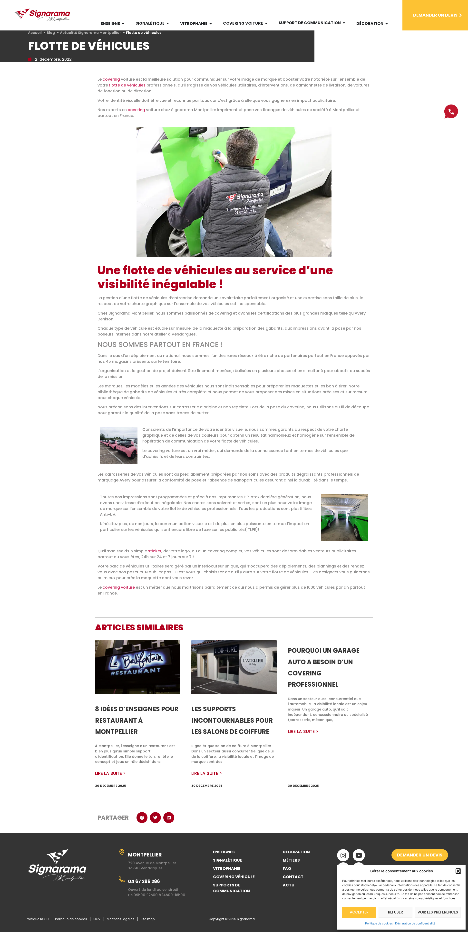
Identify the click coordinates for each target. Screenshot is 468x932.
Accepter (359, 912)
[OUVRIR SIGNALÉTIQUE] (168, 23)
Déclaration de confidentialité (415, 923)
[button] (458, 871)
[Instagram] (343, 855)
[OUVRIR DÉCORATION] (387, 24)
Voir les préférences (438, 912)
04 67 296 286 (144, 881)
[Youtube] (359, 855)
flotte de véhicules (127, 85)
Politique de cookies (379, 923)
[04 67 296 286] (122, 879)
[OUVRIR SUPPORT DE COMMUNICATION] (344, 23)
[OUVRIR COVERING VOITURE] (266, 23)
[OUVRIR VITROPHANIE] (211, 24)
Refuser (395, 912)
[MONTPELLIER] (122, 852)
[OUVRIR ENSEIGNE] (123, 24)
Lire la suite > (110, 773)
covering (111, 79)
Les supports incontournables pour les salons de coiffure (232, 720)
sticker (154, 551)
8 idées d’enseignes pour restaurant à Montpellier (136, 720)
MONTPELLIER (145, 854)
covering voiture (119, 587)
